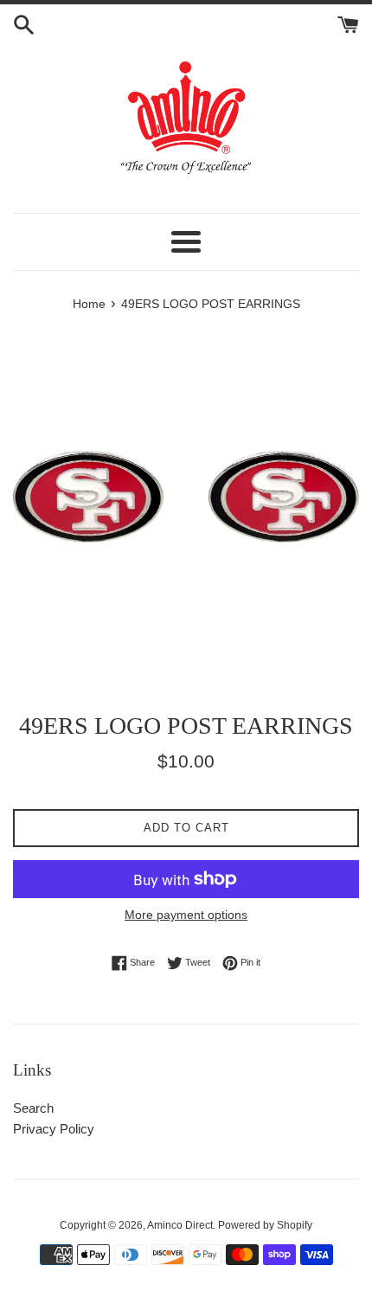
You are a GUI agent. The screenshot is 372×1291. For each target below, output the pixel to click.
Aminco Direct (180, 1225)
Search (33, 1108)
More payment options (186, 915)
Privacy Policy (53, 1128)
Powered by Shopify (265, 1225)
